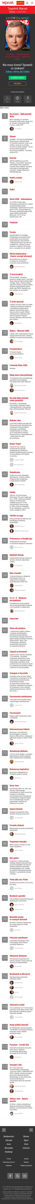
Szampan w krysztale (19, 673)
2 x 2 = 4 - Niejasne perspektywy (18, 599)
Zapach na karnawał (18, 651)
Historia (26, 1148)
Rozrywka (9, 1148)
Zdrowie (8, 1140)
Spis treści (10, 54)
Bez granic (14, 858)
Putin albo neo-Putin (19, 879)
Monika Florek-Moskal (20, 721)
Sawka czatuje (16, 177)
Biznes (26, 1136)
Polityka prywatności (26, 1165)
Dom (26, 1144)
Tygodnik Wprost (17, 8)
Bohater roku (15, 420)
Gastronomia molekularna (21, 696)
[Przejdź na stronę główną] (1, 3)
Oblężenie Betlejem (18, 956)
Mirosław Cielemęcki (20, 590)
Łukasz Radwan (19, 982)
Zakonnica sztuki (17, 1005)
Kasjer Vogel (15, 444)
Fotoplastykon (16, 349)
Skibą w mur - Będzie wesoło (19, 1100)
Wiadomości (9, 1136)
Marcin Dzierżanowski (20, 385)
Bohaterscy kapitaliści (19, 769)
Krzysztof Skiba (19, 1113)
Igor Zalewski (18, 323)
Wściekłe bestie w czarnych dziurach (18, 918)
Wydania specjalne (12, 57)
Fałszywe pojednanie (19, 937)
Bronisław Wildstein (20, 266)
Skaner (13, 136)
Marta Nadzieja (19, 997)
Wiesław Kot (18, 1057)
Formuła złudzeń (17, 825)
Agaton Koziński (19, 743)
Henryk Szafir (18, 966)
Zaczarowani (15, 713)
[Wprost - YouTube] (25, 1176)
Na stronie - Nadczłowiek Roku (20, 115)
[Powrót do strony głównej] (4, 1130)
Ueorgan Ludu (16, 1065)
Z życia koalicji (16, 274)
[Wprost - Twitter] (17, 1176)
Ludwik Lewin (18, 705)
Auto (9, 1144)
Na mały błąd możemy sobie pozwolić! (19, 399)
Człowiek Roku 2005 (18, 365)
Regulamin (9, 1165)
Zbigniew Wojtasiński (20, 834)
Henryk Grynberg (19, 948)
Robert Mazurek (19, 294)
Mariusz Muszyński (20, 484)
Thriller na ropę (16, 515)
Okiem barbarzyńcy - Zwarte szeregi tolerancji (21, 255)
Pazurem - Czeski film (19, 1045)
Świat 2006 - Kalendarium (21, 199)
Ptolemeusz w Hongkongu (21, 538)
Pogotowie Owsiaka (18, 841)
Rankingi (8, 1152)
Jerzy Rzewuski (19, 987)
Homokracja (15, 472)
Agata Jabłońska (19, 904)
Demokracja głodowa (19, 751)
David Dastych (18, 888)
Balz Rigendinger (19, 464)
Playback (14, 222)
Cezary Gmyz (18, 778)
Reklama (26, 1162)
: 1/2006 (17, 12)
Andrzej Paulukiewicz (20, 1086)
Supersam (14, 618)
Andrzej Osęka (18, 1017)
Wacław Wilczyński (20, 611)
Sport (26, 1140)
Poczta (13, 232)
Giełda (12, 492)
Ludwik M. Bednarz (20, 526)
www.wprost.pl (20, 1198)
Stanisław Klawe (19, 1091)
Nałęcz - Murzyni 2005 (19, 331)
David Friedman (19, 547)
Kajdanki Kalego (17, 555)
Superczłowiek (16, 809)
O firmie (9, 1159)
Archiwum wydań (22, 54)
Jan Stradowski (19, 817)
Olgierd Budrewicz (19, 761)
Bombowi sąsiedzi (17, 896)
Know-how (14, 785)
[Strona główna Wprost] (8, 3)
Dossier (13, 158)
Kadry (12, 189)
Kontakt (26, 1159)
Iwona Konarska (19, 850)
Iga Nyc (17, 992)
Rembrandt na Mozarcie (20, 974)
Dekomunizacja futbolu (20, 729)
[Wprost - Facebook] (10, 1176)
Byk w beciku (15, 573)
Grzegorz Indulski (19, 460)
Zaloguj (17, 83)
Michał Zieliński (19, 565)
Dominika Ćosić (19, 909)
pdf (7, 102)
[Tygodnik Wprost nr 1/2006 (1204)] (17, 33)
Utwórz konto (17, 78)
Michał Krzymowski (20, 390)
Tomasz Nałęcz (19, 341)
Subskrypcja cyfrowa (9, 1162)
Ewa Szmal (17, 930)
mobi (27, 102)
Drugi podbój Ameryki (19, 1025)
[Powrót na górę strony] (31, 1130)
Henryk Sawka (18, 182)
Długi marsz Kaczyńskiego (21, 375)
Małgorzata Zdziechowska (21, 531)
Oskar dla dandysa (17, 628)
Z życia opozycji (17, 301)
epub (17, 102)
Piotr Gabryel (18, 129)
